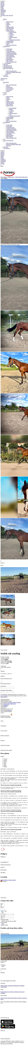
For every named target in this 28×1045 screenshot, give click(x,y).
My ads (8, 86)
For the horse (9, 49)
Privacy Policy (4, 697)
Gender (2, 706)
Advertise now (4, 78)
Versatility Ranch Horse (14, 39)
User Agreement (4, 695)
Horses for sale (9, 21)
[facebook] (3, 1036)
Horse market (4, 177)
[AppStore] (7, 1023)
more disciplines (4, 711)
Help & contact (4, 985)
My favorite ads (9, 88)
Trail (10, 38)
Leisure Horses (9, 42)
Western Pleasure (13, 37)
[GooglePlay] (8, 1028)
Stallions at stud (9, 27)
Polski (2, 7)
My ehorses (6, 82)
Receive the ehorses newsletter (9, 921)
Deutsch (2, 2)
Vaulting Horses (10, 41)
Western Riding (12, 32)
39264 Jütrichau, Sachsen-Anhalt (8, 880)
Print (3, 923)
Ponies (7, 23)
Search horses (11, 177)
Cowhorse (11, 34)
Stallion (5, 706)
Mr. (3, 912)
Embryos (8, 24)
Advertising (10, 985)
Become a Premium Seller (13, 72)
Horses (5, 19)
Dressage (10, 710)
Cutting (11, 36)
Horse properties (10, 55)
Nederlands (3, 10)
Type (2, 705)
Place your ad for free (8, 68)
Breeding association (5, 716)
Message (3, 965)
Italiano (2, 6)
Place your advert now (11, 45)
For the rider (9, 50)
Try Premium (7, 63)
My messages (9, 87)
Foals (7, 25)
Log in (5, 75)
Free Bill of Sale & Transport (14, 702)
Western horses (10, 30)
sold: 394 (11, 15)
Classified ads (6, 46)
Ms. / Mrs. (4, 911)
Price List (5, 64)
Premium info (16, 985)
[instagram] (7, 1036)
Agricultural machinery (11, 54)
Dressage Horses (10, 28)
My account (9, 90)
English (2, 9)
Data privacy (7, 991)
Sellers (7, 43)
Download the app (7, 65)
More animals (9, 60)
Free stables (9, 58)
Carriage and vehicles (11, 52)
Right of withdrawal (14, 991)
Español (2, 12)
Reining (11, 33)
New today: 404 (4, 15)
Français (2, 14)
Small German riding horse (21, 177)
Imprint (2, 991)
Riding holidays (9, 59)
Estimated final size (5, 709)
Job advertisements (10, 56)
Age (2, 707)
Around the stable (10, 51)
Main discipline (4, 710)
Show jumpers (9, 29)
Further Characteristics (6, 717)
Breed (2, 703)
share (3, 966)
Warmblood (5, 705)
